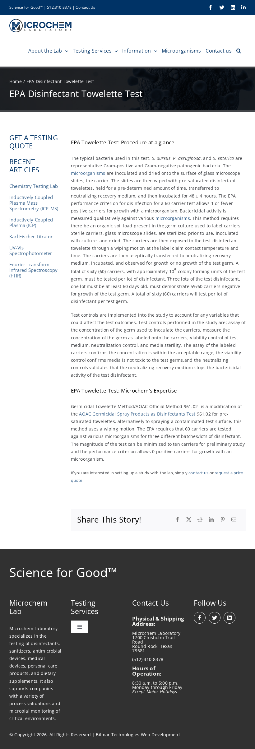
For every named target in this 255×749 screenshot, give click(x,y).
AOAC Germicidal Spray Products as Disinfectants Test (137, 414)
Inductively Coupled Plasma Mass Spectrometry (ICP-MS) (33, 203)
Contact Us (85, 7)
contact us (198, 473)
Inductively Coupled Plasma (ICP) (31, 222)
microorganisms (88, 173)
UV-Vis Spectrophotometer (30, 250)
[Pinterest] (222, 519)
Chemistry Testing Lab (33, 186)
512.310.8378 (59, 7)
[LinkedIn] (211, 519)
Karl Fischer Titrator (31, 236)
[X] (188, 519)
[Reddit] (200, 519)
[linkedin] (229, 618)
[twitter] (214, 618)
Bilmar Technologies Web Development (138, 734)
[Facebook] (177, 519)
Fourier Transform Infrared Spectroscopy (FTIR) (33, 270)
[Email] (233, 519)
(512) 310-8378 (147, 659)
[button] (238, 50)
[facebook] (200, 618)
